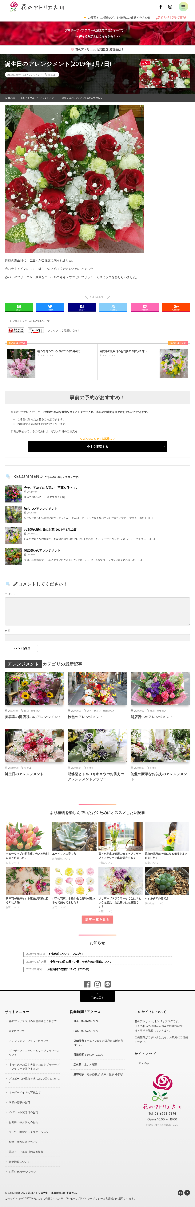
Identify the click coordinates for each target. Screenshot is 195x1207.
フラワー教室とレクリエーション (29, 1132)
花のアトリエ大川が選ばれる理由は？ (99, 49)
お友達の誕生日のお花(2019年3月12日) (51, 529)
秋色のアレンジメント (85, 717)
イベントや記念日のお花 (23, 1112)
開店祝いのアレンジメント (42, 550)
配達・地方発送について (23, 1141)
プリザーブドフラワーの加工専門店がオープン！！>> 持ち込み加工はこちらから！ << (97, 33)
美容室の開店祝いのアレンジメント (33, 717)
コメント (10, 594)
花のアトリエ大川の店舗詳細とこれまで (33, 1021)
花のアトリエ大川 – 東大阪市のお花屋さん (52, 1192)
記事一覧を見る (97, 919)
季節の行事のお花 (19, 1102)
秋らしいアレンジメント (41, 508)
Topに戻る (97, 997)
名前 (7, 630)
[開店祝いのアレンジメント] (13, 556)
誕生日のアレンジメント (24, 774)
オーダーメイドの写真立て (25, 1092)
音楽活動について (19, 1161)
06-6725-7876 (89, 1020)
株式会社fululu (171, 1125)
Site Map (143, 1063)
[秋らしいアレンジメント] (13, 514)
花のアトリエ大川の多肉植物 (26, 1151)
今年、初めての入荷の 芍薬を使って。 (51, 487)
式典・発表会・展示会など (100, 710)
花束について (17, 1031)
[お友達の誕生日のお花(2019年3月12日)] (13, 535)
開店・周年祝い (32, 710)
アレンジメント (34, 74)
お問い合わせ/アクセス (22, 1171)
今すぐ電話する (97, 446)
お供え (90, 768)
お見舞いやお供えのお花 (23, 1122)
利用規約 (110, 1198)
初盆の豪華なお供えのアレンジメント (159, 776)
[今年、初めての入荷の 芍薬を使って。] (13, 493)
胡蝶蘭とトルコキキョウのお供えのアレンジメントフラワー (96, 776)
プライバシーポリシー (90, 1198)
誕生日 (51, 74)
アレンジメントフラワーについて (29, 1040)
